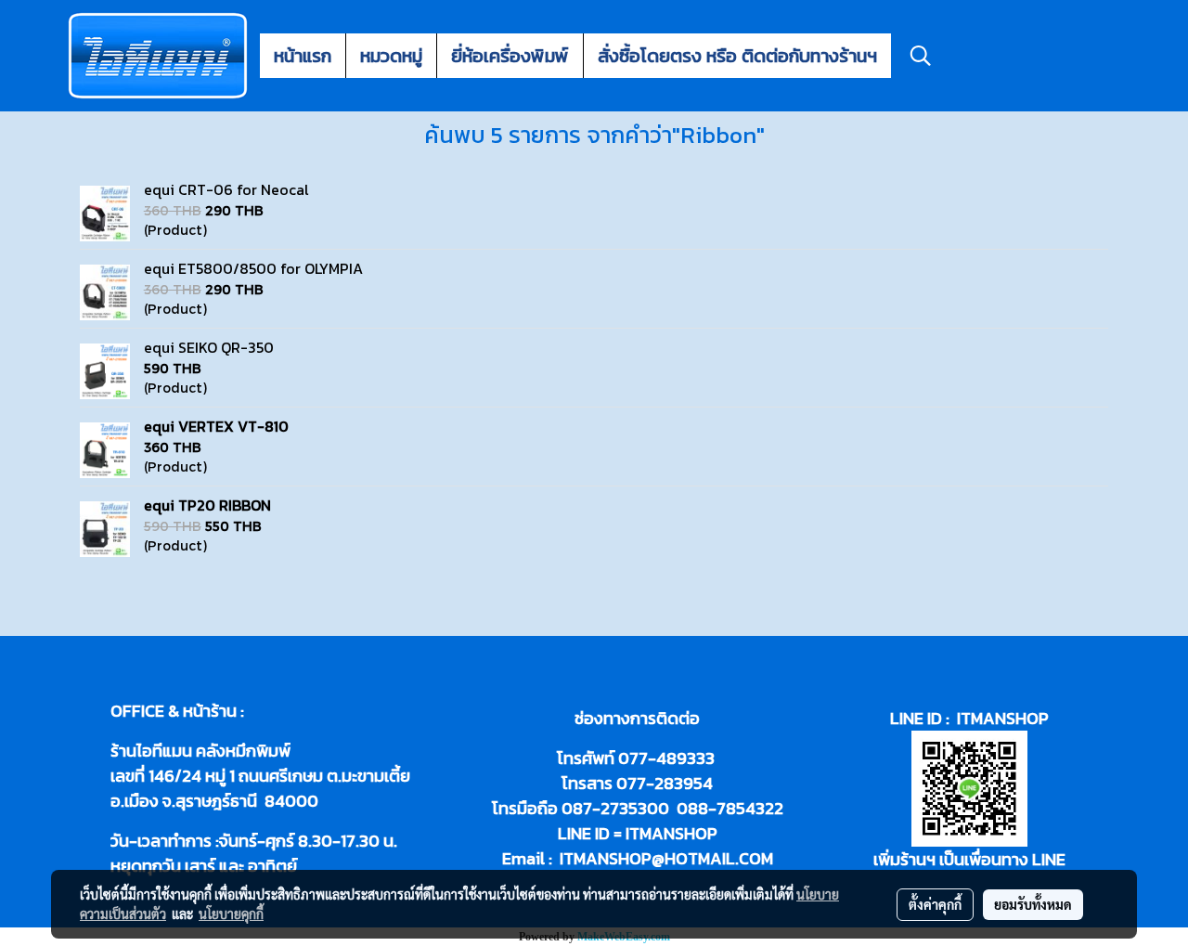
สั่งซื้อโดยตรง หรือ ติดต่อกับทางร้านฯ (737, 56)
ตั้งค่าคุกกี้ (935, 904)
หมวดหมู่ (391, 56)
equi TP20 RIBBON (207, 505)
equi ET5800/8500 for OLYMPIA (253, 268)
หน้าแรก (302, 56)
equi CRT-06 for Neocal (226, 189)
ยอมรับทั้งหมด (1033, 904)
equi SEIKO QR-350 (209, 347)
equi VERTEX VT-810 (216, 426)
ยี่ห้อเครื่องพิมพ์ (510, 56)
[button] (920, 55)
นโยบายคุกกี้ (231, 913)
